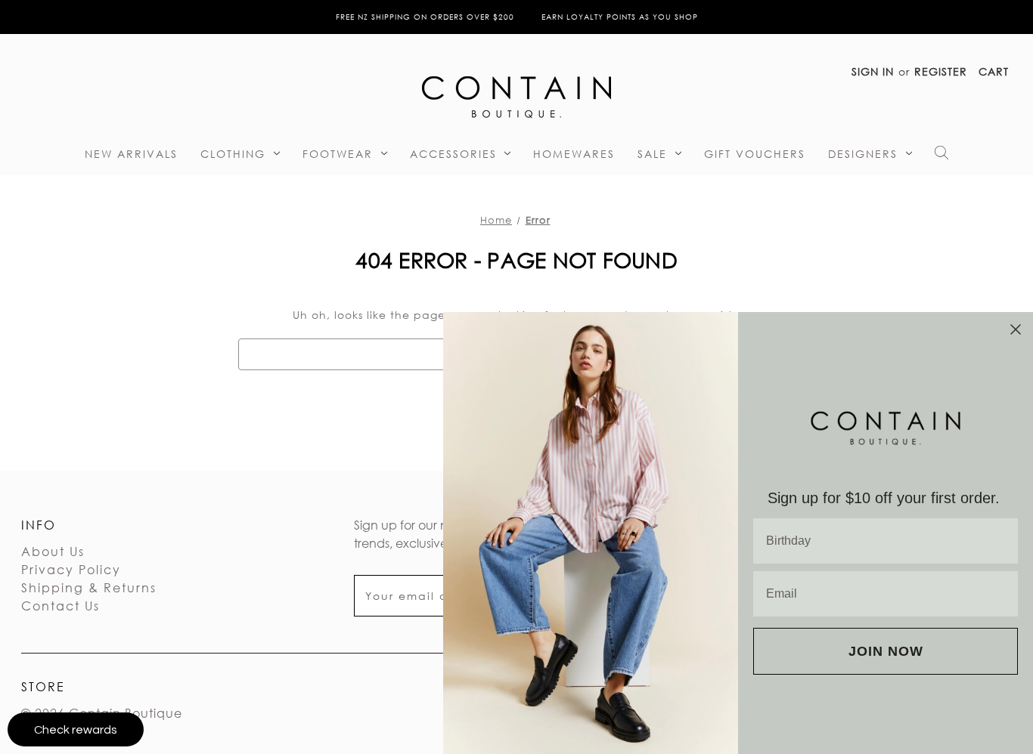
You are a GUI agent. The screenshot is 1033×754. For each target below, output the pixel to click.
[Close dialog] (1015, 329)
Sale (652, 154)
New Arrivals (131, 154)
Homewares (574, 154)
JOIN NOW (885, 651)
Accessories (453, 154)
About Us (53, 551)
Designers (863, 154)
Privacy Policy (71, 569)
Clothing (232, 154)
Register (940, 71)
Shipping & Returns (89, 587)
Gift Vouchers (754, 154)
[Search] (941, 156)
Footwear (337, 154)
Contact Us (60, 605)
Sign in (873, 71)
